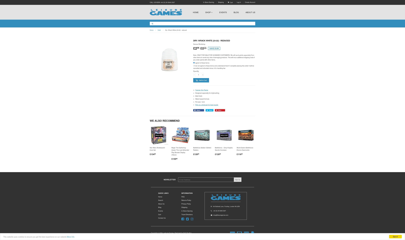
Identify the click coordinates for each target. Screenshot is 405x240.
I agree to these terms (202, 63)
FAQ (182, 197)
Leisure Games (168, 233)
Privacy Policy (186, 204)
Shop (208, 12)
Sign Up (237, 180)
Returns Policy (186, 200)
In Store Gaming (209, 2)
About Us (250, 12)
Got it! (395, 236)
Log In (239, 2)
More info (70, 236)
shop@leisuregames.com (220, 215)
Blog (236, 12)
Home (196, 12)
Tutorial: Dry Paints (201, 90)
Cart (159, 214)
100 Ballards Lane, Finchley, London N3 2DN (226, 206)
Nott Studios (187, 233)
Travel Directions (187, 214)
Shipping (221, 2)
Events (223, 12)
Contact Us (162, 218)
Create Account (250, 2)
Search (160, 200)
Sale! (159, 30)
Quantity (196, 71)
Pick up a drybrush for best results (206, 105)
